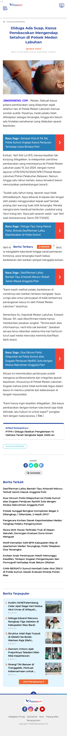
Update (44, 247)
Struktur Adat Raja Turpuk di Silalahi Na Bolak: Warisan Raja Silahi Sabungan (24, 637)
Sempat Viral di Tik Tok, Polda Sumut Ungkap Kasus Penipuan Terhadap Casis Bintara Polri (28, 142)
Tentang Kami (33, 720)
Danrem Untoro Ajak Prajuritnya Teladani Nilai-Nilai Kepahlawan (24, 652)
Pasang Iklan (52, 716)
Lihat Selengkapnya (33, 681)
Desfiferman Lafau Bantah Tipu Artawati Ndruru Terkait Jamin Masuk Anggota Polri (27, 277)
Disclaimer (32, 716)
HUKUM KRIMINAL (15, 446)
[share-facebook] (25, 465)
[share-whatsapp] (36, 465)
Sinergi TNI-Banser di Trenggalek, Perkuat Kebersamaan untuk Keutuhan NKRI (21, 668)
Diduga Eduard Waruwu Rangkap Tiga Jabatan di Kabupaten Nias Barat (23, 622)
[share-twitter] (31, 465)
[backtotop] (33, 694)
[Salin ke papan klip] (41, 465)
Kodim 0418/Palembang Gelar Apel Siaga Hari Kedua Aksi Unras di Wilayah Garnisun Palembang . (25, 606)
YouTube (44, 713)
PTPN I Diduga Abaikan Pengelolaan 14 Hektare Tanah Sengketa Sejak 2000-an (30, 433)
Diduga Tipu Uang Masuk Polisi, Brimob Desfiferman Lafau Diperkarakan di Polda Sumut (28, 230)
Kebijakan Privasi (16, 716)
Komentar (35, 473)
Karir (41, 716)
